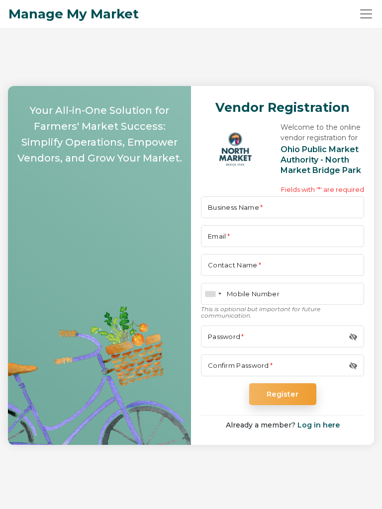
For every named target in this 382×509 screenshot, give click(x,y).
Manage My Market (73, 13)
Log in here (318, 425)
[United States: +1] (212, 293)
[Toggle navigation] (366, 13)
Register (282, 394)
